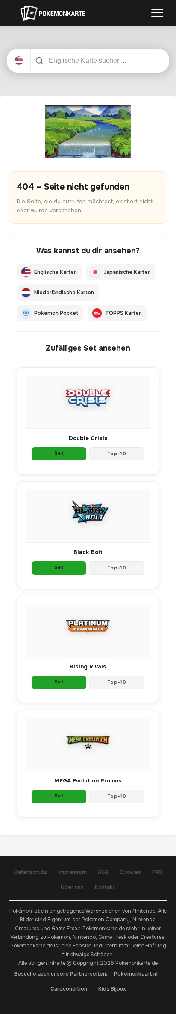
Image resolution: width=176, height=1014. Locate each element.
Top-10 (116, 454)
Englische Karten (55, 272)
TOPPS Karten (123, 313)
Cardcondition (68, 988)
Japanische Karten (127, 272)
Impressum (72, 872)
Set (59, 453)
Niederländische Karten (64, 292)
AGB (103, 872)
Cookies (130, 872)
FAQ (157, 872)
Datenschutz (30, 872)
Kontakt (105, 887)
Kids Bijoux (112, 988)
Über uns (72, 887)
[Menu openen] (157, 13)
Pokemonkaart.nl (136, 973)
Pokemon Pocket (56, 313)
